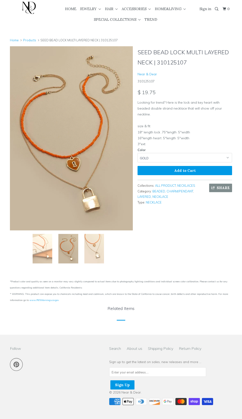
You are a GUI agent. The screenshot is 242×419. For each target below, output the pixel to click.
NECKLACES (186, 185)
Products (29, 40)
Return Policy (190, 348)
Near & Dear (147, 74)
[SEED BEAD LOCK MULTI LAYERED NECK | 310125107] (71, 138)
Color (142, 150)
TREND (151, 19)
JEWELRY (89, 9)
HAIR (110, 9)
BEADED (158, 191)
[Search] (217, 9)
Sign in (205, 9)
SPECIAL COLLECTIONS (116, 19)
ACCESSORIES (135, 9)
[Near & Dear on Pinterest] (17, 364)
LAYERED (144, 197)
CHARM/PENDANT (180, 191)
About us (134, 348)
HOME (70, 9)
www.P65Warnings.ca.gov (44, 300)
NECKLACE (160, 197)
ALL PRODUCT (165, 185)
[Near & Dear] (29, 7)
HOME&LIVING (169, 9)
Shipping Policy (160, 348)
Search (115, 348)
